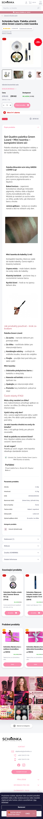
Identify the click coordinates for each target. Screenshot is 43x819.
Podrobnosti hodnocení (25, 28)
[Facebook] (18, 765)
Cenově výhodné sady (15, 529)
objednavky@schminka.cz (23, 751)
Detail (12, 664)
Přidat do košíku (20, 105)
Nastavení (21, 807)
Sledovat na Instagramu (23, 726)
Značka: (7, 33)
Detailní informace (8, 88)
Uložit (5, 119)
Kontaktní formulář (21, 772)
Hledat (38, 8)
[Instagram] (23, 765)
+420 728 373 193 (23, 755)
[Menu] (40, 2)
